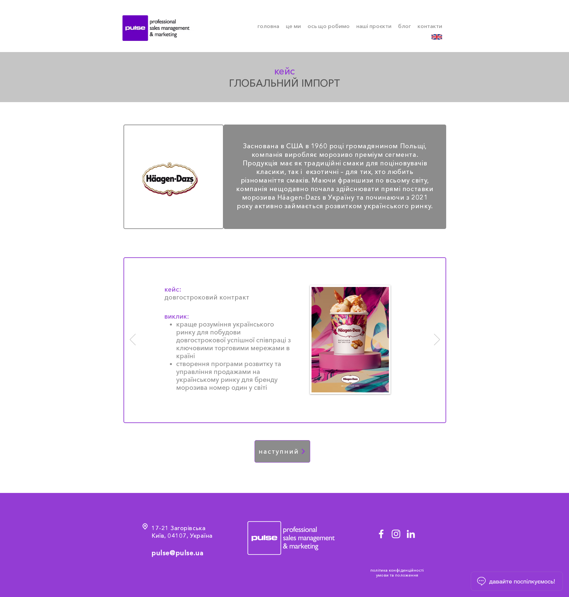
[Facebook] (381, 534)
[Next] (437, 340)
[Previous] (133, 340)
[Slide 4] (297, 413)
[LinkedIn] (411, 534)
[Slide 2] (282, 413)
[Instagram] (396, 534)
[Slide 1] (273, 412)
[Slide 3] (289, 413)
